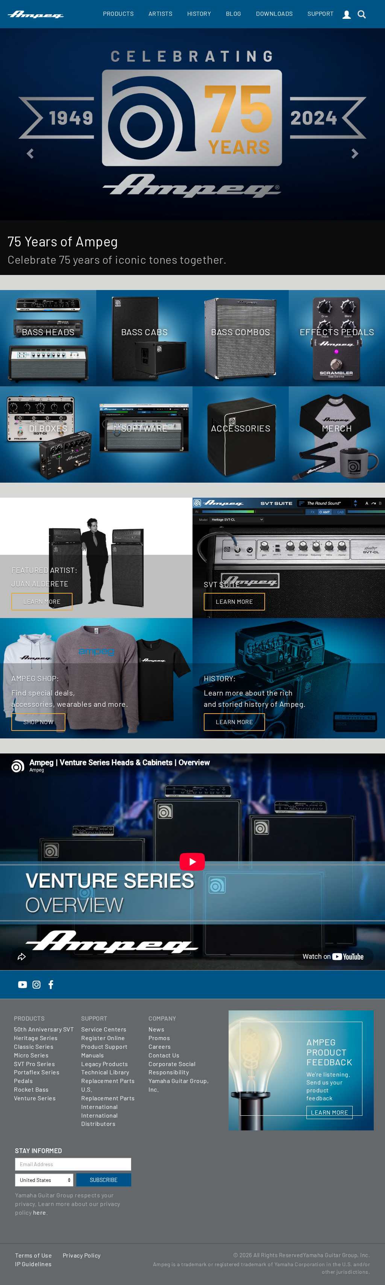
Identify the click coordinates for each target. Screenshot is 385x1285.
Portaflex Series (36, 1071)
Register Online (103, 1037)
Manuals (92, 1055)
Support (321, 13)
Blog (233, 13)
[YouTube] (22, 983)
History (199, 13)
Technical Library (105, 1071)
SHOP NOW (38, 721)
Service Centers (104, 1029)
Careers (160, 1046)
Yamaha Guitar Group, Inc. (336, 1255)
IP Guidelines (33, 1263)
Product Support (104, 1046)
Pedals (23, 1080)
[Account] (347, 15)
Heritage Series (36, 1037)
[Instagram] (36, 983)
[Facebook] (50, 983)
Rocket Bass (31, 1089)
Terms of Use (33, 1255)
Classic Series (33, 1046)
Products (118, 13)
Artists (161, 13)
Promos (159, 1037)
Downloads (274, 13)
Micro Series (31, 1055)
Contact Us (164, 1055)
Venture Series (35, 1097)
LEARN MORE (42, 601)
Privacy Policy (82, 1255)
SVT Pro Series (34, 1063)
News (156, 1029)
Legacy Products (104, 1063)
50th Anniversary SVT (44, 1029)
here (39, 1212)
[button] (29, 151)
